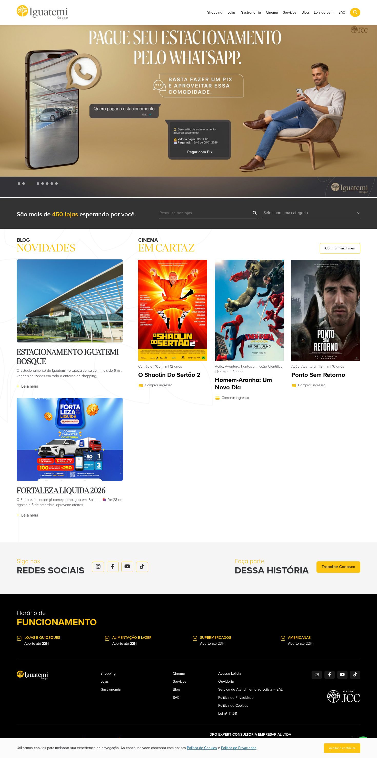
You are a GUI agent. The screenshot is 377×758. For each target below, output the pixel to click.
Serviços (289, 12)
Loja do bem (323, 12)
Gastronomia (251, 12)
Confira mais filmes (340, 248)
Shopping (214, 12)
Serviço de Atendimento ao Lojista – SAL (250, 690)
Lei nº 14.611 (227, 714)
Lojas (231, 12)
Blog (305, 12)
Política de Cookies (233, 706)
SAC (342, 12)
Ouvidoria (226, 682)
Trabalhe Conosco (338, 566)
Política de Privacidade (236, 698)
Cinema (272, 12)
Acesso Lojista (229, 674)
